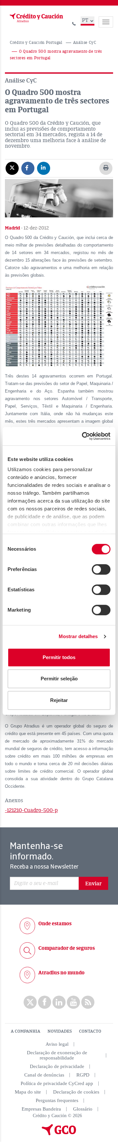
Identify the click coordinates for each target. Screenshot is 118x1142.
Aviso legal (57, 1044)
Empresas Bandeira (41, 1109)
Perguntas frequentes (57, 1100)
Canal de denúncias (44, 1075)
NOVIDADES (60, 1031)
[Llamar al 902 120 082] (74, 22)
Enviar (93, 883)
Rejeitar (59, 700)
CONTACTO (90, 1031)
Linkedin (59, 1002)
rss (88, 1002)
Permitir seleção (59, 678)
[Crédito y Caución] (35, 18)
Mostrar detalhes (78, 636)
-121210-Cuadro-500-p (31, 810)
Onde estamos (54, 923)
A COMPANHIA (25, 1031)
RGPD (82, 1075)
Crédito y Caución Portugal (36, 42)
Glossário (82, 1109)
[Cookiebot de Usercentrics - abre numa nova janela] (83, 436)
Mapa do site (28, 1092)
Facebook (44, 1002)
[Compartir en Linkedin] (43, 168)
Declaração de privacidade (57, 1066)
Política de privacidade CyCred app (57, 1083)
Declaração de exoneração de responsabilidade (57, 1055)
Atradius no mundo (61, 972)
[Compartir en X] (12, 168)
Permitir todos (59, 657)
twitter (30, 1002)
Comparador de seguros (66, 948)
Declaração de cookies (76, 1092)
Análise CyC (84, 42)
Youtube (73, 1002)
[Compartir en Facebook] (28, 168)
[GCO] (59, 1134)
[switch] (101, 569)
